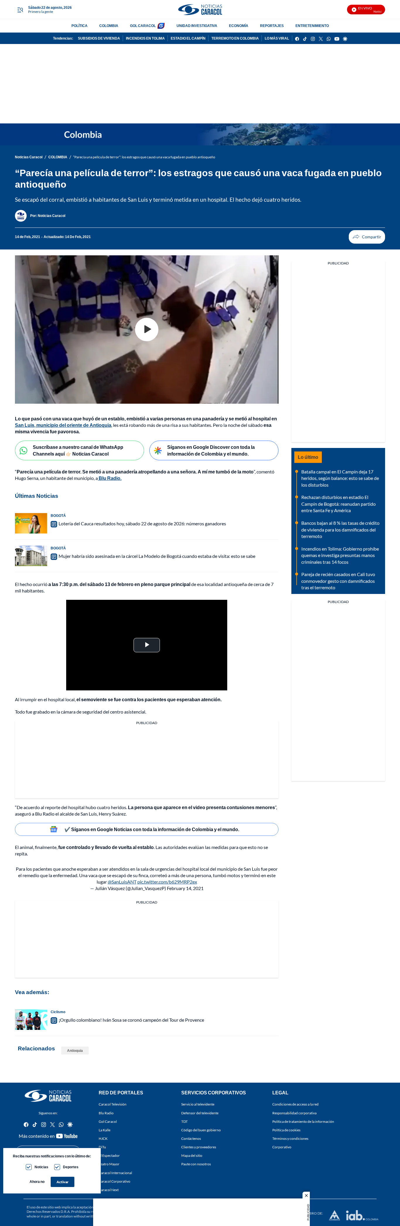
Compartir (367, 237)
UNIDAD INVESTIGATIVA (197, 25)
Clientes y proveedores (198, 1147)
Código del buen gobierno (201, 1130)
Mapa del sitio (191, 1155)
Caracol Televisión (113, 1104)
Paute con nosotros (196, 1164)
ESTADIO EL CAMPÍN (188, 38)
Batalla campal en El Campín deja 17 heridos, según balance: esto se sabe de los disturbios (340, 478)
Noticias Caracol (28, 157)
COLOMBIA (108, 25)
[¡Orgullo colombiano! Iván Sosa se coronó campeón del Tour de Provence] (31, 1019)
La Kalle (104, 1130)
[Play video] (146, 329)
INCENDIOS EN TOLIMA (145, 38)
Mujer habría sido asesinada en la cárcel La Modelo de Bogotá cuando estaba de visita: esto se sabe (157, 556)
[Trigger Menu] (20, 9)
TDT (184, 1121)
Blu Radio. (110, 478)
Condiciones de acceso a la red (295, 1104)
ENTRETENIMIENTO (312, 25)
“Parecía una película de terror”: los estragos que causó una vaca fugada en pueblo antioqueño (144, 157)
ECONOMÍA (238, 25)
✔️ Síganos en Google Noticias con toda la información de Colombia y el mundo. (151, 829)
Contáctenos (191, 1138)
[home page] (200, 10)
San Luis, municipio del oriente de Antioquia (63, 425)
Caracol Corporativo (114, 1181)
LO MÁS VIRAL (277, 38)
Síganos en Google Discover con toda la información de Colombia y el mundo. (211, 450)
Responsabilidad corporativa (294, 1112)
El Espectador (109, 1155)
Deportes (70, 1167)
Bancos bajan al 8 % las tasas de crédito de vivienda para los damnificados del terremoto (340, 529)
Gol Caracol (108, 1121)
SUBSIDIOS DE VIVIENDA (99, 38)
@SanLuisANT (122, 881)
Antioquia (75, 1050)
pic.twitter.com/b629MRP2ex (167, 881)
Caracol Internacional (115, 1172)
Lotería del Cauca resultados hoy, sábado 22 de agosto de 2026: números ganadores (142, 523)
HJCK (103, 1138)
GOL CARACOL (143, 25)
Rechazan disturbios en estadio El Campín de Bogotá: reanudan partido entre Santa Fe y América (338, 503)
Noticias (41, 1167)
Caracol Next (109, 1190)
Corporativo (281, 1147)
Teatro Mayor (109, 1164)
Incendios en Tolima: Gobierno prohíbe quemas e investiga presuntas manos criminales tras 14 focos (340, 555)
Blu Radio (106, 1112)
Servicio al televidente (197, 1104)
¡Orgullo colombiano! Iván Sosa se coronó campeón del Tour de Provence (131, 1020)
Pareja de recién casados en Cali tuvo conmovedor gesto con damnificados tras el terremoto (338, 580)
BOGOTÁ (58, 515)
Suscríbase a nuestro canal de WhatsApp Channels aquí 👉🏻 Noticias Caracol (78, 450)
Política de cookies (286, 1130)
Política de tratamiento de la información (303, 1121)
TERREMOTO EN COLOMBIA (235, 38)
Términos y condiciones (290, 1138)
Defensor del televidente (199, 1112)
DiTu (102, 1147)
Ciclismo (58, 1012)
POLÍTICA (79, 25)
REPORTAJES (272, 25)
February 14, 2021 (185, 888)
